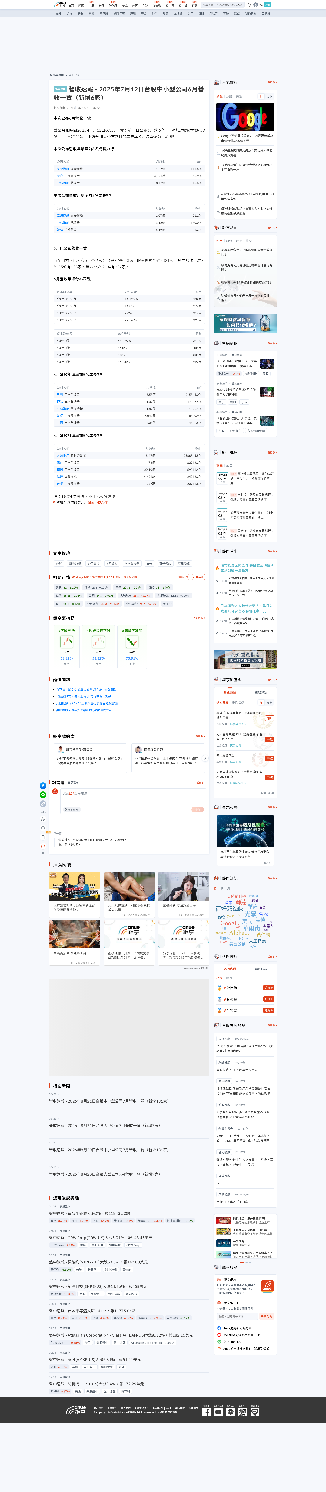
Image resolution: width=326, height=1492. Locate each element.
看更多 (199, 736)
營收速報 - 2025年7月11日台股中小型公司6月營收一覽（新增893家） (93, 842)
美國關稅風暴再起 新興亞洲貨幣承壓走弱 (83, 710)
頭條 (59, 13)
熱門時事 (119, 13)
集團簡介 (112, 1408)
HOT (233, 473)
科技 (91, 13)
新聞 (81, 5)
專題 (226, 13)
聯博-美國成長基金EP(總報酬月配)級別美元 (239, 715)
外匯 (135, 5)
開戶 (270, 718)
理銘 (60, 401)
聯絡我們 (158, 1408)
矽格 (60, 229)
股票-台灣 (235, 745)
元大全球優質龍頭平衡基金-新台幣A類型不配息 (239, 774)
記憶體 (232, 987)
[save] (43, 837)
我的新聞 (250, 13)
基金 (125, 5)
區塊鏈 (178, 13)
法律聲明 (193, 1408)
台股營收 (74, 75)
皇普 (60, 394)
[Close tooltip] (74, 846)
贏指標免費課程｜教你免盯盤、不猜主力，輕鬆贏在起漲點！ (252, 478)
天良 (60, 175)
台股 (91, 5)
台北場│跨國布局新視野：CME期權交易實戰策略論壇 (252, 497)
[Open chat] (43, 846)
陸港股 (113, 5)
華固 (60, 469)
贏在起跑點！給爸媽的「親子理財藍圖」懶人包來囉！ (108, 577)
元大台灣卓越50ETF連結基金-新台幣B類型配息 (239, 736)
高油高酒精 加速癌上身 (70, 953)
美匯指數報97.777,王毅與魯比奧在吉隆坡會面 (87, 703)
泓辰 (60, 476)
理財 (201, 13)
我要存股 (198, 577)
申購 (270, 739)
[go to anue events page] (249, 4)
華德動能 (63, 408)
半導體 (232, 1010)
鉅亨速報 (58, 75)
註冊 (267, 5)
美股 (102, 5)
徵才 (168, 1408)
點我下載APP (98, 502)
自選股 (266, 13)
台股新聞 (237, 412)
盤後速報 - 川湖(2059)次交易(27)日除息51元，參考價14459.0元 (129, 955)
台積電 (232, 999)
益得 (60, 415)
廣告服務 (126, 1408)
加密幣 (157, 5)
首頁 (71, 5)
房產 (190, 13)
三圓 (60, 422)
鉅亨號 (183, 5)
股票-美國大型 (238, 724)
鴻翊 (60, 462)
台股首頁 (183, 577)
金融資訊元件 (141, 1408)
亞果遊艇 (63, 168)
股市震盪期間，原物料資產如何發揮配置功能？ (74, 907)
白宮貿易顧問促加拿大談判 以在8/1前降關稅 (86, 689)
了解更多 (198, 618)
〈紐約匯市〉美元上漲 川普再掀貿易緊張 (83, 696)
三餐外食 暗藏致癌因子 (179, 905)
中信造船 (63, 182)
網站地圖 (180, 1408)
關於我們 (98, 1408)
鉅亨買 (170, 5)
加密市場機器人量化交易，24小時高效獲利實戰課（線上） (251, 515)
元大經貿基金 (225, 755)
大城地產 (63, 455)
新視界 (213, 13)
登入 (260, 5)
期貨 (165, 13)
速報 (133, 13)
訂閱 (194, 5)
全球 (145, 5)
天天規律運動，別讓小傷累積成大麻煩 (129, 907)
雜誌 (237, 13)
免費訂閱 (266, 1316)
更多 (166, 603)
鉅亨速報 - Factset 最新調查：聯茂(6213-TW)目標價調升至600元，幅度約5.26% (183, 955)
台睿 (60, 483)
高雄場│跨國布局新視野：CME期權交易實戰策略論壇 (252, 533)
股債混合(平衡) (238, 783)
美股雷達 (237, 355)
